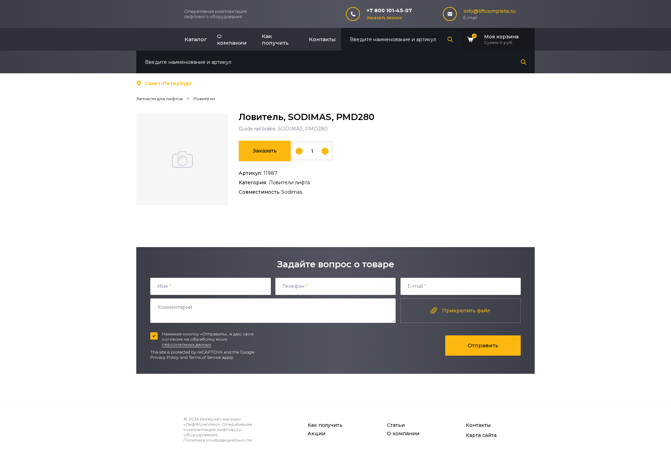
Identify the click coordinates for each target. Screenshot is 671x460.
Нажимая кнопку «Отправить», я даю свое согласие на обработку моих (208, 339)
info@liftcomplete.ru (489, 11)
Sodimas (291, 192)
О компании (232, 39)
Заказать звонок (384, 17)
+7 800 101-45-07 (389, 10)
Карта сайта (481, 435)
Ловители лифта (289, 182)
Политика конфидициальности (217, 440)
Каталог (196, 39)
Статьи (396, 425)
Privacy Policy (164, 357)
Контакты (322, 39)
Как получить (275, 39)
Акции (316, 433)
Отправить (483, 345)
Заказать (265, 150)
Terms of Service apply (211, 357)
